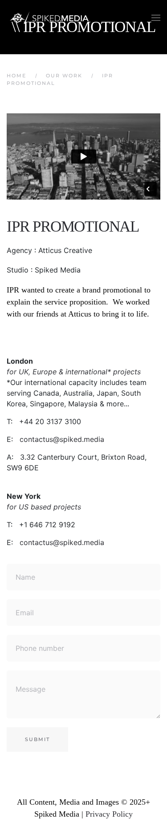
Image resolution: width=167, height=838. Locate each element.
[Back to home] (51, 18)
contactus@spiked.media (62, 439)
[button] (155, 18)
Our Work (64, 75)
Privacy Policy (109, 814)
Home (16, 75)
